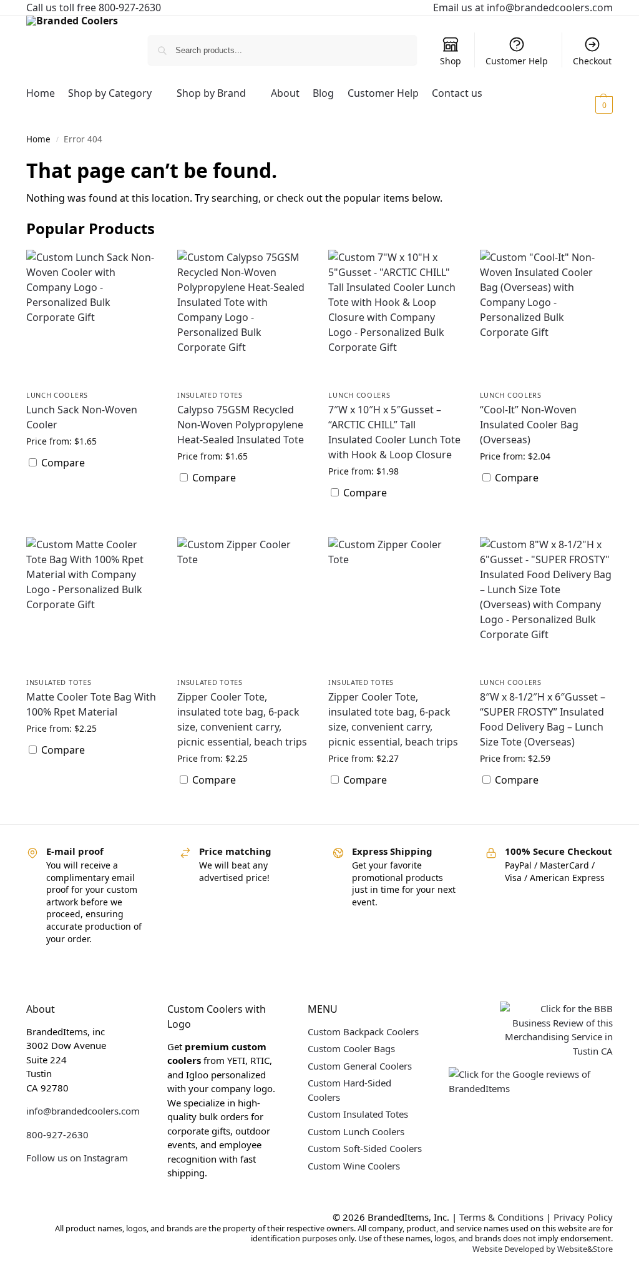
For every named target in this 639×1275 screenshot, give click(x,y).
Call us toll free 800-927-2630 (93, 7)
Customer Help (516, 61)
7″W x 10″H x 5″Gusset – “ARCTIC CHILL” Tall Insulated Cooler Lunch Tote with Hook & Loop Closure (394, 432)
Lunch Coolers (57, 395)
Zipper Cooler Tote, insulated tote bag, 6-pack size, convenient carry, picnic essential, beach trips (242, 719)
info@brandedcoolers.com (83, 1111)
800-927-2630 (57, 1134)
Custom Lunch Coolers (356, 1131)
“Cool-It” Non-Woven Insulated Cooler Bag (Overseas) (529, 424)
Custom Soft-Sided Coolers (365, 1148)
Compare (62, 463)
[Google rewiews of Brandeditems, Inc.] (531, 1088)
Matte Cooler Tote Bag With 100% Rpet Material (91, 704)
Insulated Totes (210, 395)
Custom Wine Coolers (354, 1165)
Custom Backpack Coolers (363, 1031)
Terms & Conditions (501, 1217)
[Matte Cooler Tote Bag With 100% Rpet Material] (92, 603)
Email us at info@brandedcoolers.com (523, 7)
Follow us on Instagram (77, 1157)
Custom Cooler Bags (351, 1048)
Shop (450, 61)
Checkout (592, 61)
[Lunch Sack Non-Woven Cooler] (92, 316)
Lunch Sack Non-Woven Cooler (81, 417)
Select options (92, 494)
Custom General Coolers (360, 1066)
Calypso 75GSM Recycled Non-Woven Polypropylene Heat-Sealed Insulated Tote (240, 424)
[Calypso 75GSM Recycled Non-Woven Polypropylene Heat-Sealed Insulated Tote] (243, 316)
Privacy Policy (583, 1217)
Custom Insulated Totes (358, 1114)
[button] (589, 104)
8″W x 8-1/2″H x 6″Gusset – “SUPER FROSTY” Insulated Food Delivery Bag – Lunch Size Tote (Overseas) (542, 719)
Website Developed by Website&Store (542, 1248)
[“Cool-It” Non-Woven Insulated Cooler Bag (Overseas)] (546, 316)
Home (38, 139)
